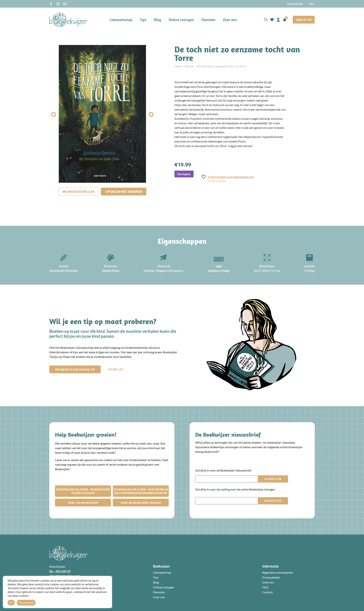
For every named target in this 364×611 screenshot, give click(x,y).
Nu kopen (184, 174)
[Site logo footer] (68, 553)
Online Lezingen (181, 19)
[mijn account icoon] (278, 20)
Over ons (230, 19)
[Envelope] (65, 4)
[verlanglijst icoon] (272, 19)
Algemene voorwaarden (277, 572)
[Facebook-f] (51, 4)
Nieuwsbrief (295, 4)
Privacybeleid (271, 577)
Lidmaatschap (121, 19)
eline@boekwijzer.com (64, 575)
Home (178, 66)
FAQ (312, 4)
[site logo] (68, 19)
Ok (11, 602)
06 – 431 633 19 (59, 571)
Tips (143, 19)
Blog (157, 19)
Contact (267, 592)
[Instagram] (58, 4)
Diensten (208, 19)
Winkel (189, 66)
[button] (53, 114)
